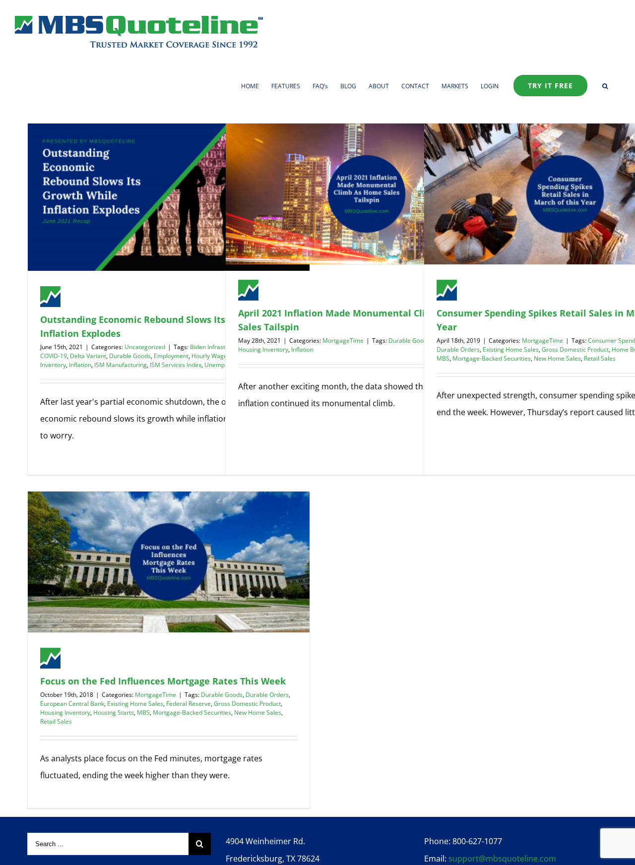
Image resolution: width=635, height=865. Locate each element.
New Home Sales (557, 358)
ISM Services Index (175, 365)
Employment (171, 356)
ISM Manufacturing (120, 365)
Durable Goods (130, 356)
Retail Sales (600, 358)
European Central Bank (72, 703)
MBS (443, 358)
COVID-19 (53, 356)
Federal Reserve (188, 703)
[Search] (605, 85)
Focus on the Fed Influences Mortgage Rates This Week (163, 681)
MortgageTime (343, 340)
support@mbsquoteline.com (502, 858)
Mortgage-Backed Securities (491, 358)
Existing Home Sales (511, 349)
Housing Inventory (263, 349)
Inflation (80, 365)
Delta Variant (88, 356)
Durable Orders (458, 349)
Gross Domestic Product (575, 349)
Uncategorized (145, 347)
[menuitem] (256, 85)
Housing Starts (113, 712)
